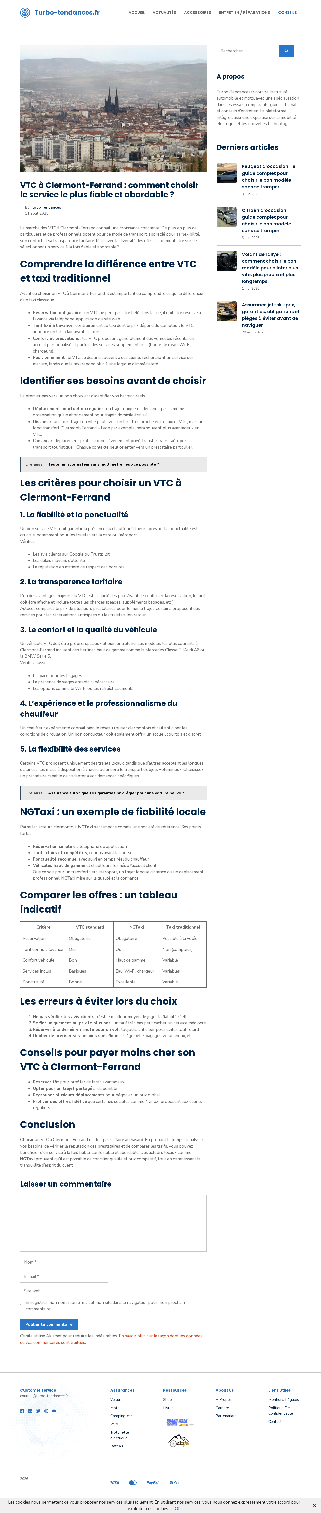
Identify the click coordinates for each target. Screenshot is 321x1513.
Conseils (287, 12)
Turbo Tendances (46, 207)
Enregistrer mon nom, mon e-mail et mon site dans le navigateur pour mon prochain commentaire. (105, 1306)
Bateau (116, 1446)
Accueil (137, 12)
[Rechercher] (286, 51)
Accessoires (197, 12)
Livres (168, 1407)
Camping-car (121, 1415)
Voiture (116, 1399)
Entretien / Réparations (244, 12)
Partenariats (226, 1415)
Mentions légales (283, 1399)
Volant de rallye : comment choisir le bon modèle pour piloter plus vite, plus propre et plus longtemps (270, 267)
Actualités (164, 12)
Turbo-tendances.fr (67, 12)
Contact (275, 1421)
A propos (224, 1399)
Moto (115, 1407)
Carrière (222, 1407)
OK (178, 1509)
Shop (167, 1399)
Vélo (114, 1424)
